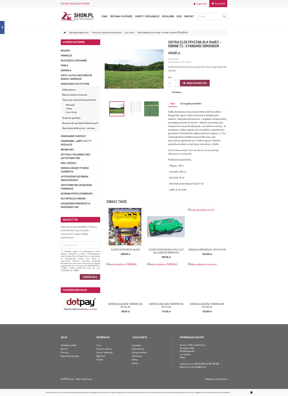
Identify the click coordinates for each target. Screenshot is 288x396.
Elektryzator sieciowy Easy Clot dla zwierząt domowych (166, 251)
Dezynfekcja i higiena (73, 198)
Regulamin (168, 16)
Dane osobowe (138, 348)
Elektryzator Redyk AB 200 (125, 249)
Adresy (135, 359)
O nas (105, 16)
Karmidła (66, 70)
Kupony (135, 363)
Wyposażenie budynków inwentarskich (74, 178)
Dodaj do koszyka (196, 83)
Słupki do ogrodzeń (71, 118)
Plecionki (70, 105)
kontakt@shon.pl (199, 367)
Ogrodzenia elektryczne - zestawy (78, 128)
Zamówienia (137, 356)
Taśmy (69, 108)
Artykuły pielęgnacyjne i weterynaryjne (76, 156)
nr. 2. (220, 133)
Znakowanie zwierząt (73, 136)
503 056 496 (67, 3)
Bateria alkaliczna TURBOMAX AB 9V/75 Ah (166, 305)
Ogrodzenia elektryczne (75, 83)
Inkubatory (67, 149)
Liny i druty (71, 112)
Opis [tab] (173, 103)
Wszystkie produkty (68, 345)
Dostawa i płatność (121, 16)
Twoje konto (139, 337)
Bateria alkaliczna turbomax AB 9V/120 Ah (207, 305)
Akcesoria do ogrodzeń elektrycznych (80, 123)
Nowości (65, 50)
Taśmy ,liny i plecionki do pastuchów (79, 100)
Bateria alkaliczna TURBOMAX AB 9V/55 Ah (125, 305)
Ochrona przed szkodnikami (76, 193)
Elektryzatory (69, 89)
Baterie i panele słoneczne (74, 94)
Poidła (64, 65)
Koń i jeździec (68, 163)
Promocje (66, 55)
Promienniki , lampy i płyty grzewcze (76, 143)
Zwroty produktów (139, 352)
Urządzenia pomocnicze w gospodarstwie (75, 205)
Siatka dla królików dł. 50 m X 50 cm (207, 249)
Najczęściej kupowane (74, 60)
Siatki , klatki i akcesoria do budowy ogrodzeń (76, 77)
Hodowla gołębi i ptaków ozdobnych (75, 169)
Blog (179, 16)
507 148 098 (83, 3)
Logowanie (136, 345)
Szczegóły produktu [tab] (191, 103)
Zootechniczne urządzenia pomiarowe (76, 187)
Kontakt (189, 16)
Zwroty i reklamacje (147, 16)
